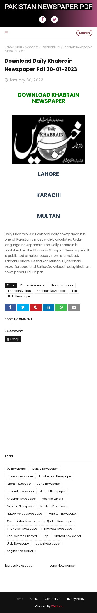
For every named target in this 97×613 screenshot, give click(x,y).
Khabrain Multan (19, 291)
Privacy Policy (75, 599)
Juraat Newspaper (52, 491)
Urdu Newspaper (26, 47)
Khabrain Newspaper (51, 291)
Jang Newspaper (48, 484)
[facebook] (42, 19)
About (34, 599)
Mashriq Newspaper (20, 506)
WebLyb (56, 606)
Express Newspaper (20, 476)
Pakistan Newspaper (62, 514)
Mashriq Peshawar (53, 506)
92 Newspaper (16, 469)
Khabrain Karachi (32, 285)
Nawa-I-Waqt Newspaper (25, 514)
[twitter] (54, 19)
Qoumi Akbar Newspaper (24, 521)
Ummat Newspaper (67, 536)
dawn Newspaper (48, 543)
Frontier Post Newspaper (55, 476)
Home (9, 47)
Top (74, 291)
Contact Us (52, 599)
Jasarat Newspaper (20, 491)
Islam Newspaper (19, 484)
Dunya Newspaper (45, 469)
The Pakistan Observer (22, 536)
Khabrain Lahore (62, 285)
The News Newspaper (58, 528)
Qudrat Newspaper (60, 521)
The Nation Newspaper (22, 528)
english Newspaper (20, 551)
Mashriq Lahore (52, 499)
